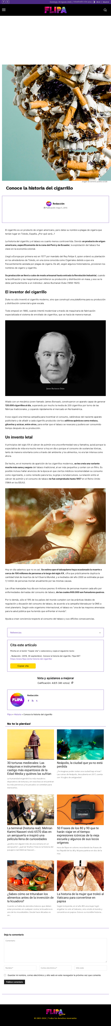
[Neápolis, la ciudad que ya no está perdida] (80, 744)
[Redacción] (49, 203)
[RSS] (33, 700)
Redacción (58, 203)
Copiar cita (22, 666)
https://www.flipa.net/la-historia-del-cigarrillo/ (31, 659)
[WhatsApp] (66, 214)
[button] (105, 10)
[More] (79, 214)
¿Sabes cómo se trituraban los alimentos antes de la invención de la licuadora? (30, 897)
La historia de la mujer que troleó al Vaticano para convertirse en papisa (80, 897)
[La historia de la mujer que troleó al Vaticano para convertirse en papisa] (80, 875)
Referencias (15, 632)
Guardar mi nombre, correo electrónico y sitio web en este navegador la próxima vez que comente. (54, 975)
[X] (7, 2)
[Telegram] (73, 214)
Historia (17, 714)
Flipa (9, 714)
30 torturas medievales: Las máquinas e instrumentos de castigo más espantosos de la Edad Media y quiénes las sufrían (29, 768)
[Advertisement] (56, 40)
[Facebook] (3, 2)
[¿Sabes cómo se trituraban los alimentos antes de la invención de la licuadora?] (30, 875)
